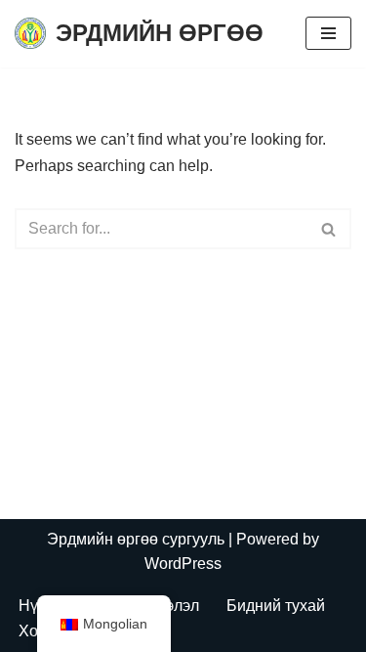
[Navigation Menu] (328, 33)
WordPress (183, 563)
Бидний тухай (275, 605)
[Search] (329, 228)
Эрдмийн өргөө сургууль (135, 539)
